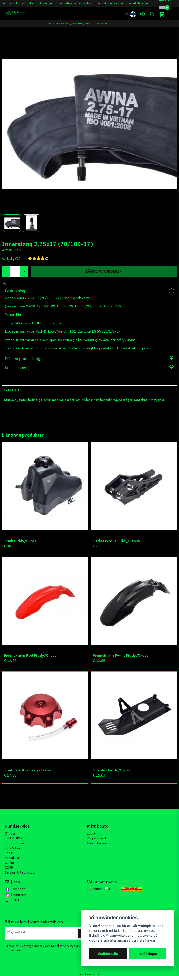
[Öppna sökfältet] (152, 14)
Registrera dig (97, 838)
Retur (9, 852)
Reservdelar (62, 23)
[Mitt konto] (142, 14)
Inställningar (147, 954)
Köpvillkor (12, 857)
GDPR (9, 867)
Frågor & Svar (15, 842)
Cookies (10, 862)
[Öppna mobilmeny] (171, 14)
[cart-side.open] (162, 14)
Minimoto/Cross (82, 23)
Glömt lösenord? (99, 842)
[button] (133, 14)
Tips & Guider (15, 847)
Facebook (18, 889)
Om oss (10, 833)
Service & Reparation (20, 872)
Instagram (18, 894)
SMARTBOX (13, 838)
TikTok (15, 900)
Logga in (93, 833)
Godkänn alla (108, 954)
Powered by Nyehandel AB (89, 974)
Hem (48, 23)
